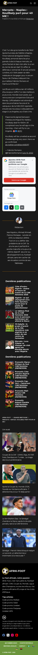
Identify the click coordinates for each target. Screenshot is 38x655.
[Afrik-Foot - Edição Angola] (21, 649)
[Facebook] (3, 635)
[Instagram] (12, 635)
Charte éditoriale (26, 643)
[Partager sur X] (11, 207)
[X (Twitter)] (8, 635)
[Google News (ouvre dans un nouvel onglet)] (11, 196)
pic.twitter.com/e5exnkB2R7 (17, 145)
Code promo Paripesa (11, 608)
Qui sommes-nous (11, 643)
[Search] (31, 3)
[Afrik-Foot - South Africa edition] (33, 646)
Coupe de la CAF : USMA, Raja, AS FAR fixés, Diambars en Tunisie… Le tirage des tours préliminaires (18, 457)
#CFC (20, 131)
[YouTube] (16, 635)
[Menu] (35, 3)
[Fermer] (32, 160)
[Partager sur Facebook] (6, 207)
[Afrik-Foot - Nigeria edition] (29, 646)
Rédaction (30, 19)
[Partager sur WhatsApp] (17, 207)
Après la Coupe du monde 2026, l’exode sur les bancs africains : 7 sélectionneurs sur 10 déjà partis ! (16, 489)
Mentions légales (10, 646)
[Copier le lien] (22, 207)
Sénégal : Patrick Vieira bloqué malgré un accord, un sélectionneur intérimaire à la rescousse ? (18, 553)
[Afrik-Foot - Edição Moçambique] (16, 649)
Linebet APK (7, 611)
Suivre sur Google (19, 180)
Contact (22, 646)
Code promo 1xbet (10, 603)
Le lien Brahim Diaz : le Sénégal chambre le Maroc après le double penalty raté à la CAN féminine (16, 521)
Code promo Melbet (10, 600)
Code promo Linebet (11, 606)
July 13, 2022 (27, 153)
